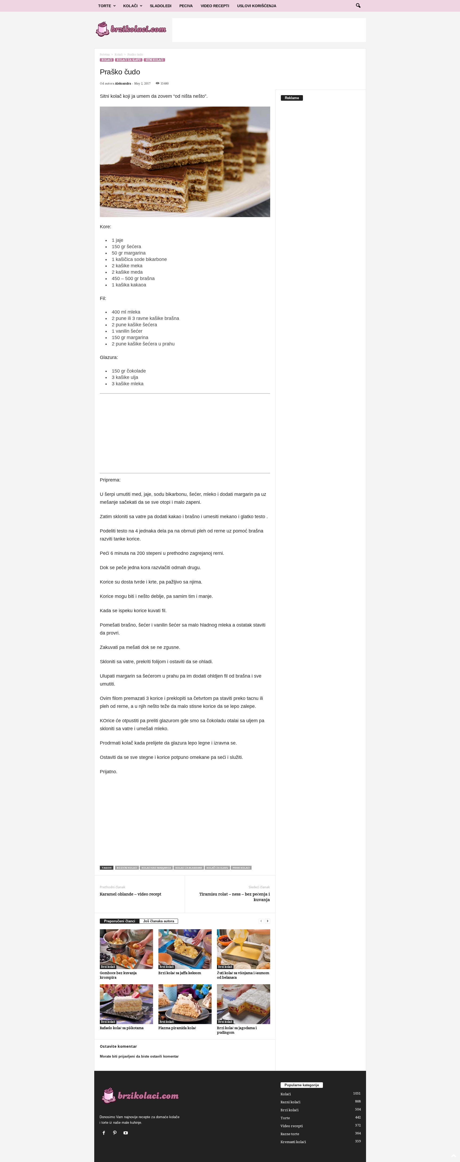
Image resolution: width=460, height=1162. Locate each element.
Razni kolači (290, 1102)
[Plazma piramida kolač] (185, 1004)
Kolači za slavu (129, 59)
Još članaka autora (158, 921)
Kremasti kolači (293, 1142)
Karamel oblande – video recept (130, 894)
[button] (358, 6)
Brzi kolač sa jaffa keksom (179, 973)
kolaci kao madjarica (156, 867)
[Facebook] (105, 1133)
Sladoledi (160, 6)
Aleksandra (123, 83)
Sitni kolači (154, 59)
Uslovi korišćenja (256, 6)
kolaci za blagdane (188, 867)
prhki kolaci (241, 867)
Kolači (130, 6)
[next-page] (267, 921)
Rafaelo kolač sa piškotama (121, 1028)
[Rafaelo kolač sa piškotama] (126, 1004)
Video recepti (292, 1126)
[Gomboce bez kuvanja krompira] (126, 949)
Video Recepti (215, 6)
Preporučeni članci (119, 921)
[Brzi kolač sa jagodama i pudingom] (243, 1004)
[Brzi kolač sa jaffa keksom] (185, 949)
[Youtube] (126, 1133)
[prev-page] (261, 921)
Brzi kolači (108, 966)
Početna (105, 54)
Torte (104, 6)
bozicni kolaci (127, 867)
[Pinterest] (115, 1133)
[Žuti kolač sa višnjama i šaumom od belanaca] (243, 949)
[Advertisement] (269, 30)
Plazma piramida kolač (177, 1028)
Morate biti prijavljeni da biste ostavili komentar (139, 1056)
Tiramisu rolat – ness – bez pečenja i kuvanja (234, 897)
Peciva (186, 6)
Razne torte (290, 1134)
